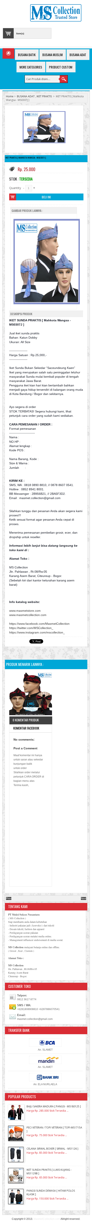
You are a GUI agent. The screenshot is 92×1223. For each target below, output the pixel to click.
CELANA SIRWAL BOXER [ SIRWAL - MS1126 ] (52, 1148)
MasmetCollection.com (47, 1218)
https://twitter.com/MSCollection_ (31, 628)
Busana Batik (27, 54)
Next (83, 898)
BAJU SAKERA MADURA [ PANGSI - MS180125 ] (54, 1106)
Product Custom (60, 67)
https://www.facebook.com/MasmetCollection (39, 623)
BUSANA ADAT (26, 96)
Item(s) (20, 33)
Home (9, 96)
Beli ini (46, 197)
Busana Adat (78, 54)
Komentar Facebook (26, 728)
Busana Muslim (52, 54)
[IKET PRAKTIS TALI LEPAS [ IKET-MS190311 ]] (30, 694)
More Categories (30, 67)
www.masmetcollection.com (27, 615)
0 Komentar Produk (26, 720)
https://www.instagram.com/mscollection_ (37, 632)
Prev (8, 898)
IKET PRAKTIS (44, 96)
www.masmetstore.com (25, 610)
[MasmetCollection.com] (55, 13)
